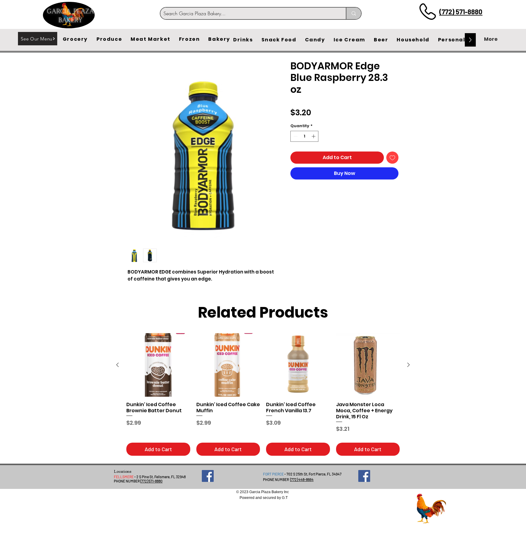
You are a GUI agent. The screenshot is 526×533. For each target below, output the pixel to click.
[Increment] (314, 136)
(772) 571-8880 (460, 12)
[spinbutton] (304, 136)
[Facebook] (208, 476)
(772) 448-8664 (302, 479)
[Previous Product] (117, 364)
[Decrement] (295, 136)
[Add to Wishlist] (392, 158)
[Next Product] (408, 364)
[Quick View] (158, 365)
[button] (75, 39)
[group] (263, 394)
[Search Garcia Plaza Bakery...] (353, 13)
